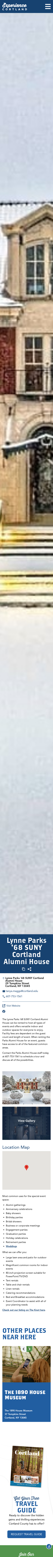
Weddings (11, 1246)
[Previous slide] (23, 1349)
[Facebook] (3, 1011)
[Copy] (23, 969)
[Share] (29, 969)
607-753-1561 (14, 996)
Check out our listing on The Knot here (23, 1310)
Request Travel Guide (26, 1534)
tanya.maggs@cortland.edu (22, 991)
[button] (26, 1168)
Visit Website (13, 1005)
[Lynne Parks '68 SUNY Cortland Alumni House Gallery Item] (26, 1087)
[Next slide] (29, 1349)
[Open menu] (48, 6)
